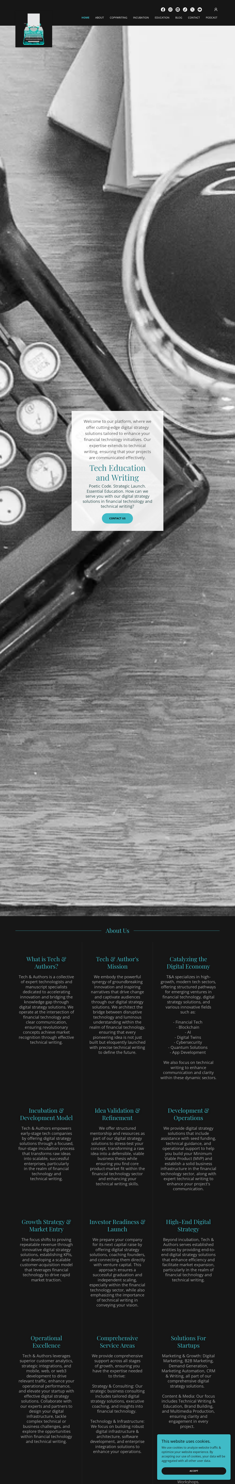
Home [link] (85, 17)
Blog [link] (178, 17)
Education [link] (162, 17)
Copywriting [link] (118, 17)
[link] (33, 12)
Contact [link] (194, 17)
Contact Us (117, 518)
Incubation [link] (141, 17)
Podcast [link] (211, 17)
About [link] (99, 17)
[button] (216, 9)
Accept (194, 1470)
